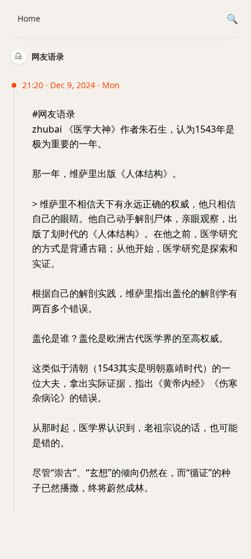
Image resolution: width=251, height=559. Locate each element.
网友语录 (48, 56)
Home (29, 18)
